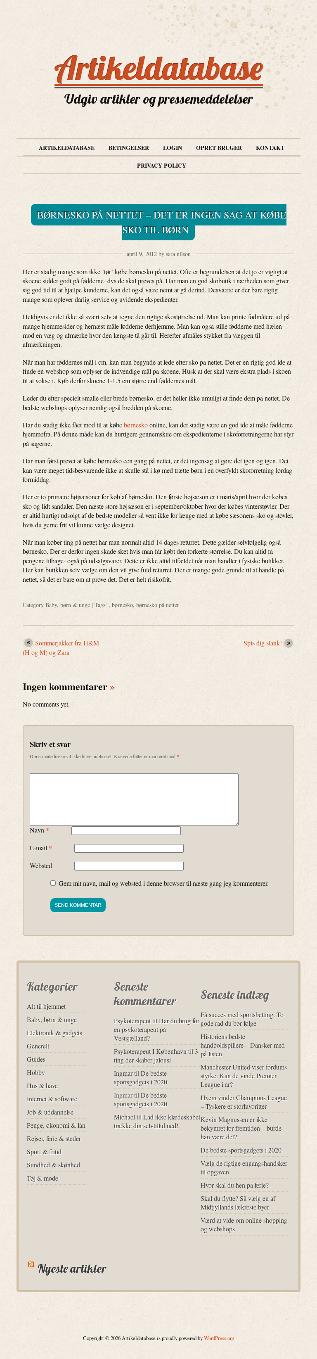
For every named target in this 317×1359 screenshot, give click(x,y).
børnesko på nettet (157, 605)
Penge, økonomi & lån (56, 1125)
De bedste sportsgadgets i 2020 (140, 1077)
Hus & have (42, 1085)
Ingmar (123, 1073)
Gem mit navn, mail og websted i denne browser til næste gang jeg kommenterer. (164, 883)
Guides (36, 1059)
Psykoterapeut (132, 1020)
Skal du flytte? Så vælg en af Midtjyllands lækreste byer (238, 1202)
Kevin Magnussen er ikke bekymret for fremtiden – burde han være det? (241, 1128)
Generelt (38, 1045)
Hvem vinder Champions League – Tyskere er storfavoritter (244, 1101)
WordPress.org (219, 1338)
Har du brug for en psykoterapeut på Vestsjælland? (156, 1029)
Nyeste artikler (72, 1268)
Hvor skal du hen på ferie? (235, 1185)
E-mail (41, 847)
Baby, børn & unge (67, 605)
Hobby (36, 1072)
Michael (124, 1116)
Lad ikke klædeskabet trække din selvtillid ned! (157, 1121)
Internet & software (52, 1098)
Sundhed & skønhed (53, 1164)
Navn (39, 829)
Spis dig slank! (263, 642)
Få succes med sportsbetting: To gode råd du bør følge (242, 1018)
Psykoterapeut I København (150, 1051)
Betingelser (129, 147)
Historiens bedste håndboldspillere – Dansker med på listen (243, 1045)
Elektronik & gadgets (54, 1032)
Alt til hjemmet (46, 1006)
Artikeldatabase (158, 67)
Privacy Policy (161, 165)
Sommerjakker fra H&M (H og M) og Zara (61, 647)
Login (172, 147)
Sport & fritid (44, 1151)
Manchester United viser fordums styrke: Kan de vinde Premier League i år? (244, 1076)
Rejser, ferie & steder (54, 1138)
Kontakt (270, 147)
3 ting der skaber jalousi (156, 1055)
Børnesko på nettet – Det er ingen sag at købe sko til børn (161, 222)
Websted (41, 865)
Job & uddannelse (50, 1112)
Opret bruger (219, 147)
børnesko (136, 424)
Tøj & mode (42, 1178)
